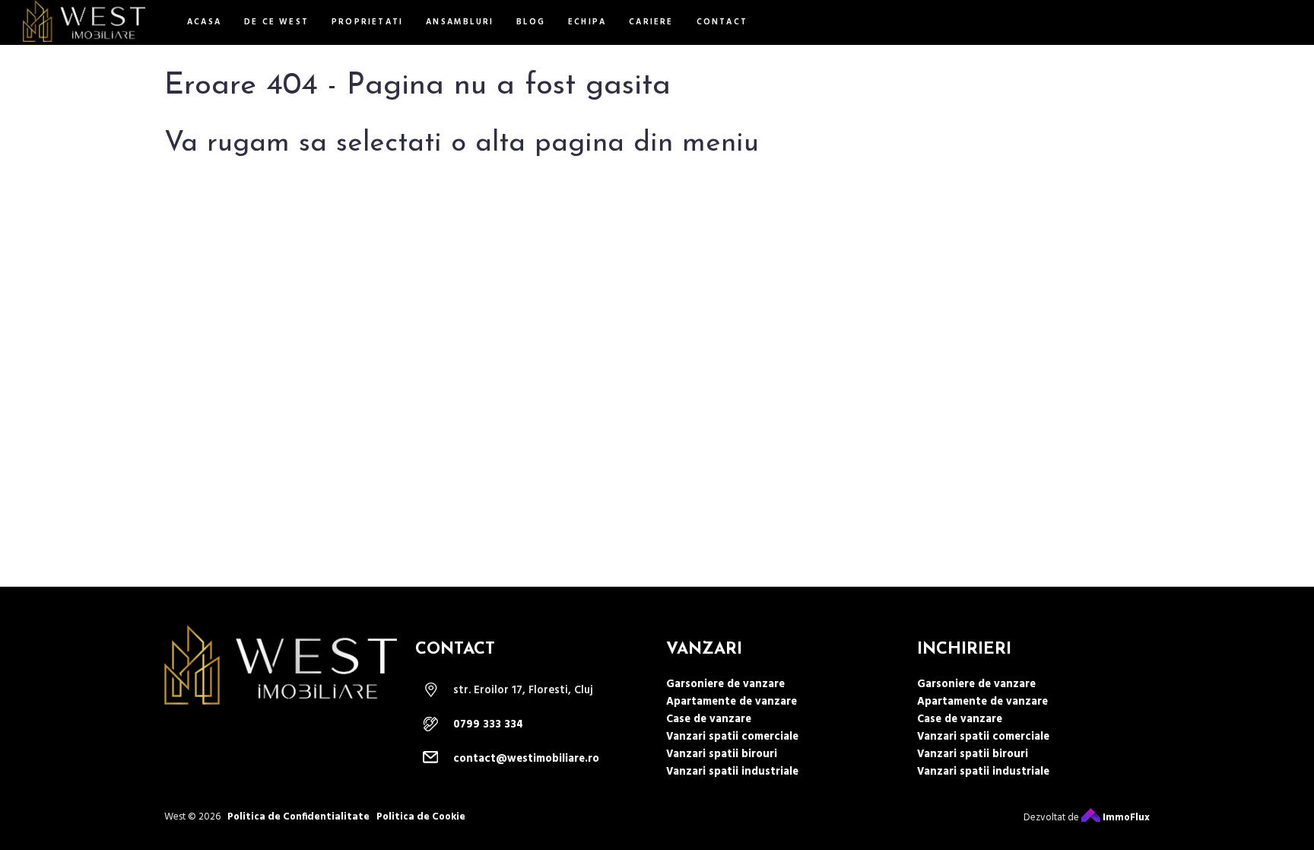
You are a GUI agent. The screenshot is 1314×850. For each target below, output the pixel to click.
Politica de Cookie (420, 817)
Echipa (587, 22)
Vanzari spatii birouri (721, 754)
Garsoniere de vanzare (725, 684)
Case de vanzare (708, 719)
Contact (722, 22)
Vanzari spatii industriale (732, 772)
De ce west (276, 22)
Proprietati (367, 22)
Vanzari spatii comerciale (732, 737)
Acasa (204, 22)
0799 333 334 (488, 725)
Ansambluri (460, 22)
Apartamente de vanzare (731, 702)
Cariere (651, 22)
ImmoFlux (1125, 818)
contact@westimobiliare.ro (526, 759)
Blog (530, 22)
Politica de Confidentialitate (298, 817)
